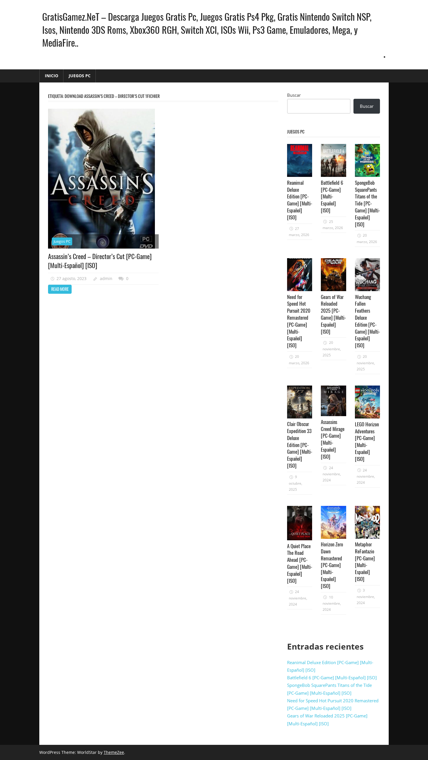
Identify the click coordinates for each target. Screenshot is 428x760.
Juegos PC (80, 75)
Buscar (294, 95)
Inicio (51, 75)
